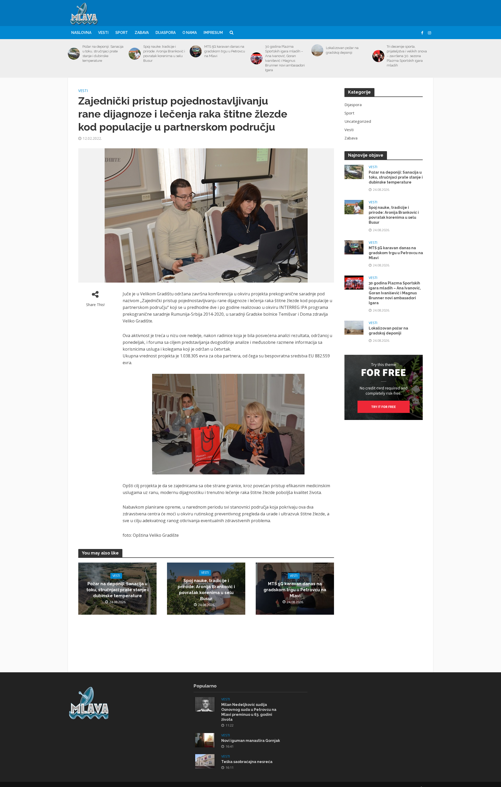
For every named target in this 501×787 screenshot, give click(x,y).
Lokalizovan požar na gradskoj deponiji (342, 50)
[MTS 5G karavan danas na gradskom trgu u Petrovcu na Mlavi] (196, 51)
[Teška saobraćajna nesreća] (204, 760)
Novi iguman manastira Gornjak (250, 741)
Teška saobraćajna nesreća (246, 762)
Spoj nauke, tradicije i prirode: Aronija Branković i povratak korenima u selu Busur (164, 54)
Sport (121, 32)
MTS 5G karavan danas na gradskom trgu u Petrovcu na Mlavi (224, 51)
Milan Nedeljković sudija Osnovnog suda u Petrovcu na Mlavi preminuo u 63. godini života (248, 712)
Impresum (213, 32)
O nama (189, 32)
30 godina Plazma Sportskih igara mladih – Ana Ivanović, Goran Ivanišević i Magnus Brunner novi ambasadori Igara (285, 58)
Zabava (142, 32)
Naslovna (81, 32)
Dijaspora (166, 32)
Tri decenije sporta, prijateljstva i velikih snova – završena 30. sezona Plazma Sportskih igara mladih (407, 56)
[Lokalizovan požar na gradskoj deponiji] (317, 50)
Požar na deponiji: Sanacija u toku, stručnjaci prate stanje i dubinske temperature (102, 54)
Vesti (103, 32)
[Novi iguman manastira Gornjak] (204, 739)
